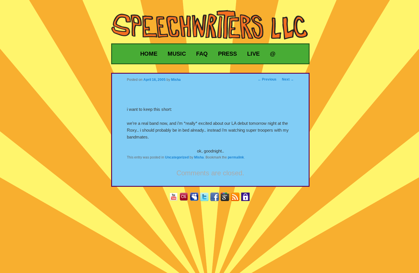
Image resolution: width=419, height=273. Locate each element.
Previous (267, 79)
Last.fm (186, 198)
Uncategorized (177, 157)
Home (148, 54)
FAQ (202, 54)
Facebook (216, 198)
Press (227, 54)
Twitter (206, 198)
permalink (236, 157)
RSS (237, 198)
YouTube (175, 198)
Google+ (227, 198)
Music (177, 54)
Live (253, 54)
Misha (199, 157)
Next (288, 79)
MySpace (196, 198)
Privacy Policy (247, 198)
